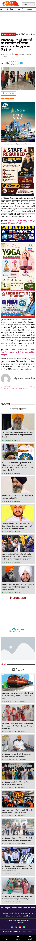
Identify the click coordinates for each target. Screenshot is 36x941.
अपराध (29, 9)
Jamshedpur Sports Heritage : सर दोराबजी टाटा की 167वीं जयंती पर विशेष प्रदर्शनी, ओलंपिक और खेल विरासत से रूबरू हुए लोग (17, 868)
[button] (8, 63)
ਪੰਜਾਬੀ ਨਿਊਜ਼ (13, 913)
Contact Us (29, 913)
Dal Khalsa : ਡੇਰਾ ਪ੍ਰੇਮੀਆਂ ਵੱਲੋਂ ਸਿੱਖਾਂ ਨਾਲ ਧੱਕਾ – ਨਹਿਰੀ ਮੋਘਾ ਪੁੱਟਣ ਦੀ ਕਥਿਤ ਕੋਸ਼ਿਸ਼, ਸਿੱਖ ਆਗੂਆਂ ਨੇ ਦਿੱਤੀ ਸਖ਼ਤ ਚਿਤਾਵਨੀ (17, 435)
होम (1, 9)
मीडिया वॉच (27, 908)
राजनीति (20, 9)
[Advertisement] (18, 21)
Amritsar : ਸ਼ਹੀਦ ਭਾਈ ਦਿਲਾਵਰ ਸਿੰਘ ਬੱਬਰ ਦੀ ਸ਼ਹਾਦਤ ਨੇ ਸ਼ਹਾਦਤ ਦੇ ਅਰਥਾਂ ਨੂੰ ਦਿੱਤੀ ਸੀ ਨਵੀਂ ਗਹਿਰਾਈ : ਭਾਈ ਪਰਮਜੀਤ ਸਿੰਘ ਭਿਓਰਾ (18, 587)
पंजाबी (33, 908)
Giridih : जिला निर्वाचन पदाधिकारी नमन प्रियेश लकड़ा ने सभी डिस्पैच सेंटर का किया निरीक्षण (18, 352)
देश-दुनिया (10, 9)
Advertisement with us (22, 916)
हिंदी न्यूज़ (5, 913)
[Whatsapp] (24, 927)
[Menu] (18, 936)
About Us (21, 913)
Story (6, 939)
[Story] (6, 936)
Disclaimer (9, 916)
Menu (18, 939)
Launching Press (27, 931)
